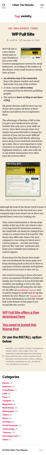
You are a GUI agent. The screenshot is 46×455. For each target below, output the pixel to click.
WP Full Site (23, 34)
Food (4, 397)
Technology (8, 429)
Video (5, 439)
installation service (26, 290)
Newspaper (8, 411)
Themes (34, 28)
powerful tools (16, 356)
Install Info (35, 296)
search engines (29, 356)
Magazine (7, 404)
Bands (5, 383)
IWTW (14, 40)
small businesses (21, 359)
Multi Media (8, 407)
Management (26, 353)
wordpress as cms (23, 361)
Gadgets (6, 400)
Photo (5, 418)
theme (31, 359)
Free (31, 351)
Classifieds (8, 390)
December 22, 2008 (31, 40)
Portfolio (6, 422)
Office (5, 415)
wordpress (10, 361)
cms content (19, 348)
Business (7, 386)
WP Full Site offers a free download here (20, 314)
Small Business (21, 28)
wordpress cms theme (19, 364)
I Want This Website (23, 5)
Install (17, 353)
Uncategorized (10, 436)
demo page (23, 351)
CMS (10, 28)
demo (15, 351)
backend (9, 348)
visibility (38, 359)
